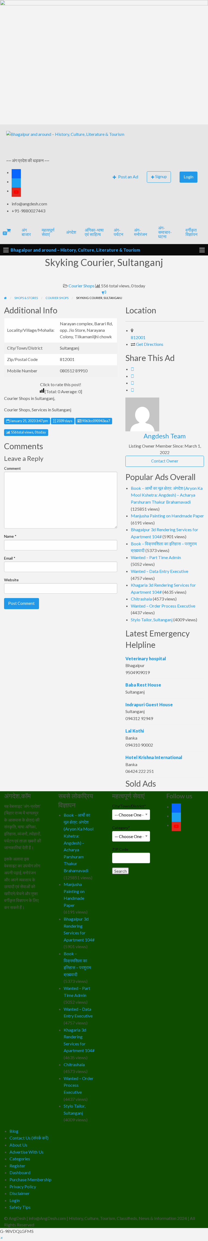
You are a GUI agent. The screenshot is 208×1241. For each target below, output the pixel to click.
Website (11, 579)
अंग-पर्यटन (118, 232)
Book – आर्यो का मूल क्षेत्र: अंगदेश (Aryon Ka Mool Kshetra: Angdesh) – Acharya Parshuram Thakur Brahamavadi (167, 494)
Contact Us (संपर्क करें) (28, 1137)
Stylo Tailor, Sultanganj (152, 619)
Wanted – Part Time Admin (156, 557)
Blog (13, 1131)
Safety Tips (20, 1207)
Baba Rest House (143, 684)
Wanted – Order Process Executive (163, 605)
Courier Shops (82, 285)
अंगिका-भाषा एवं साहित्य (94, 232)
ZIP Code (120, 849)
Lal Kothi (134, 730)
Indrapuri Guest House (149, 704)
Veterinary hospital (145, 658)
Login (188, 177)
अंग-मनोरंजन (140, 232)
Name (10, 536)
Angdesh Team (165, 436)
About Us (18, 1144)
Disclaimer (19, 1193)
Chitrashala (141, 598)
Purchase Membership (30, 1179)
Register (17, 1165)
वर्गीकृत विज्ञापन (191, 232)
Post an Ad (127, 176)
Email (9, 558)
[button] (1, 1237)
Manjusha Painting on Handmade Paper (167, 515)
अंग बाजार (26, 232)
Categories (19, 1158)
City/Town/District (129, 806)
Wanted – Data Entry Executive (159, 571)
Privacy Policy (22, 1186)
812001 (138, 337)
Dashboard (19, 1172)
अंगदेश (71, 232)
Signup (161, 176)
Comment (12, 468)
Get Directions (149, 344)
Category (121, 827)
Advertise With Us (26, 1151)
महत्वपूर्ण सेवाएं (48, 232)
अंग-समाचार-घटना (165, 232)
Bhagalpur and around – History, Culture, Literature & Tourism (75, 249)
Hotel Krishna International (153, 757)
